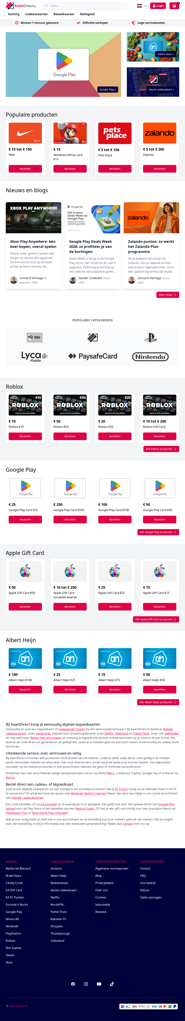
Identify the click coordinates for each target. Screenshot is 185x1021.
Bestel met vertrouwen (46, 738)
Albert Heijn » (166, 54)
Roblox (10, 941)
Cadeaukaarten (36, 14)
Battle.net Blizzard (18, 868)
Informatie (102, 905)
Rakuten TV (58, 919)
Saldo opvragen (151, 897)
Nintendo (12, 926)
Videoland (57, 941)
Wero (111, 773)
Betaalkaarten (63, 14)
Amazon (56, 868)
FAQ (143, 876)
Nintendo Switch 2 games (88, 793)
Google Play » (108, 89)
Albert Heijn (59, 876)
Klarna (10, 777)
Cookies (100, 897)
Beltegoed (87, 14)
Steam (10, 955)
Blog (98, 876)
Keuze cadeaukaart (64, 890)
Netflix (55, 897)
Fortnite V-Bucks (17, 905)
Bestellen (25, 168)
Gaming (14, 14)
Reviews (100, 912)
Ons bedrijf (148, 883)
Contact (145, 868)
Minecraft (12, 919)
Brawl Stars (13, 876)
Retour (145, 890)
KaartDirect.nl (18, 1006)
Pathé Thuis (59, 912)
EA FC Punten (15, 897)
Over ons (101, 890)
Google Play (14, 912)
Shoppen (57, 926)
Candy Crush (14, 883)
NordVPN (57, 905)
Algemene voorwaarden (111, 868)
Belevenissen (59, 883)
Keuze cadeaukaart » (161, 89)
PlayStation (13, 933)
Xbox (9, 962)
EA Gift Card (14, 890)
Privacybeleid (104, 883)
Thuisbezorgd (60, 933)
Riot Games (13, 948)
